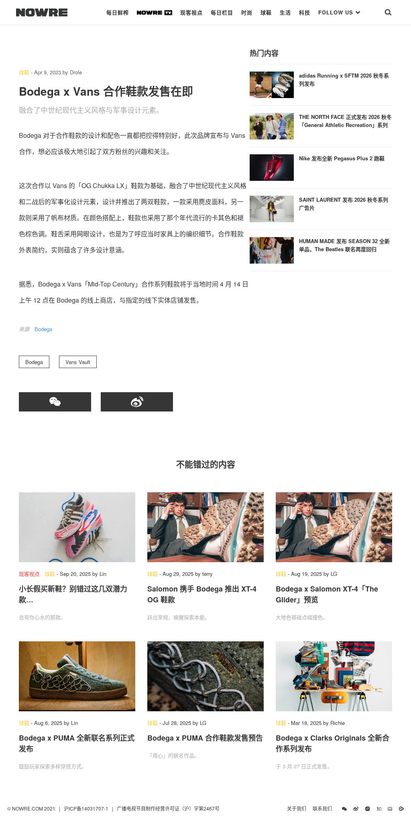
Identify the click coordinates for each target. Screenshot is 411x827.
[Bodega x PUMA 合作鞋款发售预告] (205, 676)
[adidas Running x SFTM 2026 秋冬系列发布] (272, 83)
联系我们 (324, 808)
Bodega (43, 329)
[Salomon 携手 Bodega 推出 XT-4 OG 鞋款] (205, 527)
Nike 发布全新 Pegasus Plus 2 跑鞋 (342, 158)
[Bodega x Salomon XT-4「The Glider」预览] (334, 527)
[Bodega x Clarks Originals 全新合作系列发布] (334, 676)
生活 (285, 12)
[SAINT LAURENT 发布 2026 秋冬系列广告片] (272, 208)
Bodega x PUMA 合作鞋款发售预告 (205, 738)
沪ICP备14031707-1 (87, 808)
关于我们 (296, 808)
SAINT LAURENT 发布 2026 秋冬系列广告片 (343, 203)
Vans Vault (77, 362)
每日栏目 (222, 12)
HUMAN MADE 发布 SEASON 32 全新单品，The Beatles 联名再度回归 (344, 245)
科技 (304, 12)
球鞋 (266, 12)
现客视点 (191, 12)
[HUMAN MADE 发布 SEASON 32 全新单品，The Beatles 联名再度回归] (272, 249)
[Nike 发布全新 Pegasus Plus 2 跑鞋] (272, 166)
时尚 (246, 12)
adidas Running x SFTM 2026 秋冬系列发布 (344, 79)
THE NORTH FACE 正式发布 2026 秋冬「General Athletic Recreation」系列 (345, 121)
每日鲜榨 (117, 12)
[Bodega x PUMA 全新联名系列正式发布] (77, 676)
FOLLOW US (336, 12)
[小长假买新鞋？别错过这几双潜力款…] (77, 527)
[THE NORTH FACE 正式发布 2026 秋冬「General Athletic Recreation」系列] (272, 125)
